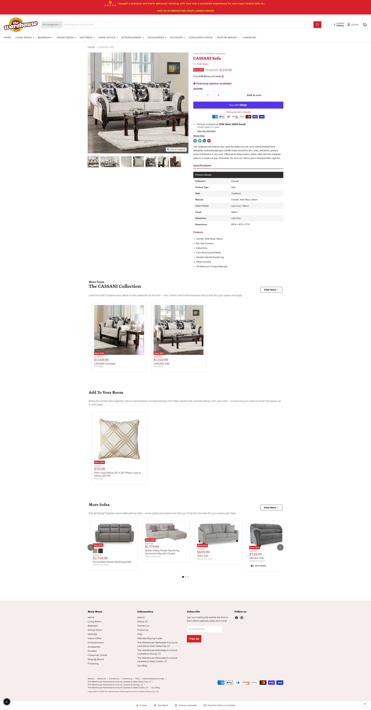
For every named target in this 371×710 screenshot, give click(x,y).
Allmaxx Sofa (256, 558)
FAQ (139, 634)
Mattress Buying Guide (149, 638)
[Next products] (280, 547)
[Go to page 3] (188, 577)
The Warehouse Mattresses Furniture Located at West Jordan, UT (118, 687)
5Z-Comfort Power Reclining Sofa (112, 562)
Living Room (23, 37)
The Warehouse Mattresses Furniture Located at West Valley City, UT (119, 681)
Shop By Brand (227, 37)
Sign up (194, 638)
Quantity (198, 89)
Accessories (156, 37)
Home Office (107, 37)
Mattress (86, 37)
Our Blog (142, 665)
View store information (206, 131)
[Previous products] (91, 547)
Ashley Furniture (100, 565)
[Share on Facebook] (195, 140)
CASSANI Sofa (161, 363)
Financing (249, 37)
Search (141, 617)
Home (7, 37)
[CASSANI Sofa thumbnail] (93, 161)
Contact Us (143, 625)
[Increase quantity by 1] (218, 95)
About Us (142, 621)
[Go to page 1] (183, 577)
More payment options (238, 112)
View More (270, 289)
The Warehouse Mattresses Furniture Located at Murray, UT (115, 684)
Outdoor (176, 37)
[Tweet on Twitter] (199, 140)
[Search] (317, 24)
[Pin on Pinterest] (209, 140)
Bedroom (44, 37)
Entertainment (131, 37)
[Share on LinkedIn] (204, 140)
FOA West (202, 64)
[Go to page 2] (185, 577)
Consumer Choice (201, 37)
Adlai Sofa (202, 555)
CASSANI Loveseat (105, 363)
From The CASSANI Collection (209, 53)
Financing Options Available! (214, 83)
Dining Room (65, 37)
